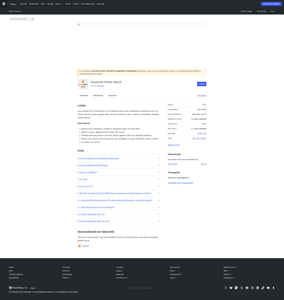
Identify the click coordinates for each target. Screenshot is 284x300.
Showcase (66, 267)
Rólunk (11, 267)
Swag (173, 278)
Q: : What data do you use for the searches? (96, 207)
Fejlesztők (120, 274)
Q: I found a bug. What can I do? (91, 214)
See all (203, 164)
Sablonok (66, 271)
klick (197, 138)
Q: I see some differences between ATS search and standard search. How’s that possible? (115, 200)
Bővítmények (67, 274)
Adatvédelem (14, 278)
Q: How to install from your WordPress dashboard (98, 158)
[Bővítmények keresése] (32, 19)
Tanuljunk (119, 267)
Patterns (66, 278)
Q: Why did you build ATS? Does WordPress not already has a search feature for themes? (114, 193)
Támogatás (201, 95)
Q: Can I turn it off (85, 186)
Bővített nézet (174, 145)
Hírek (11, 271)
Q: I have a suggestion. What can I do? (94, 221)
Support (119, 271)
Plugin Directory (15, 11)
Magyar (32, 288)
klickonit (100, 86)
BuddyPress (229, 278)
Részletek (84, 95)
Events (172, 271)
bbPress (228, 274)
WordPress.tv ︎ (122, 278)
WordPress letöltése (271, 4)
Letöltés (202, 84)
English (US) (201, 133)
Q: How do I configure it (87, 172)
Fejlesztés (112, 95)
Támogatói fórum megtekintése (180, 183)
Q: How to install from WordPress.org (93, 165)
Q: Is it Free (82, 179)
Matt (226, 271)
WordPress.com (230, 267)
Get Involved (174, 267)
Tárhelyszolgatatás (16, 274)
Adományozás (176, 274)
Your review (172, 164)
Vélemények (98, 95)
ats (194, 138)
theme (203, 138)
